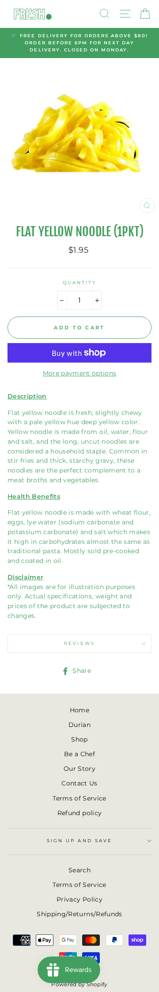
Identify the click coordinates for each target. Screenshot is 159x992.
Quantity (79, 282)
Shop (79, 739)
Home (79, 710)
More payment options (80, 373)
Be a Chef (79, 754)
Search (79, 870)
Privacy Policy (79, 899)
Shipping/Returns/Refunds (79, 914)
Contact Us (79, 783)
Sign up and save (79, 841)
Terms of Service (79, 798)
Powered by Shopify (79, 984)
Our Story (79, 768)
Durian (79, 724)
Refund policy (79, 812)
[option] (79, 43)
